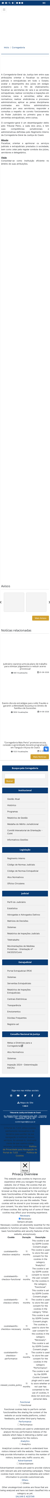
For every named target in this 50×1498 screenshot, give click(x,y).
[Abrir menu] (4, 9)
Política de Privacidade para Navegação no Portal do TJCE (20, 1149)
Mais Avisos (40, 618)
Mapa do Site (26, 1102)
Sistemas (11, 927)
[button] (3, 3)
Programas (12, 811)
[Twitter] (25, 1095)
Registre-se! (13, 1024)
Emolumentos (14, 1011)
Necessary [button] (25, 1215)
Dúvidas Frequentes (17, 1018)
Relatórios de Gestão (17, 818)
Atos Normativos (15, 877)
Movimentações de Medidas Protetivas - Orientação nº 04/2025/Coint (21, 949)
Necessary (26, 1218)
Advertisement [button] (25, 1460)
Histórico (11, 805)
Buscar (9, 781)
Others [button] (25, 1480)
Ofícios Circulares (15, 883)
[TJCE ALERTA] (25, 27)
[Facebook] (32, 1095)
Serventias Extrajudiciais (19, 983)
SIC (44, 3)
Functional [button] (25, 1402)
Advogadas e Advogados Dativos (23, 914)
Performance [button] (25, 1421)
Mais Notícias (39, 756)
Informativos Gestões (17, 839)
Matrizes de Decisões (17, 921)
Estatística (12, 908)
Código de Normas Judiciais (21, 864)
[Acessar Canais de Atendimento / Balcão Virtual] (43, 1488)
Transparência (14, 1005)
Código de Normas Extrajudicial (22, 871)
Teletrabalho (13, 939)
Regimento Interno (16, 858)
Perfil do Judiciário (16, 902)
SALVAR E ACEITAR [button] (25, 1496)
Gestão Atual (13, 799)
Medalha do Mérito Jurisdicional (22, 824)
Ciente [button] (19, 1158)
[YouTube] (18, 1095)
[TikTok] (39, 1095)
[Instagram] (11, 1095)
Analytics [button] (25, 1441)
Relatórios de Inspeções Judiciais (23, 933)
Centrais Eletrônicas (17, 999)
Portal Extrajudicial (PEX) (19, 971)
